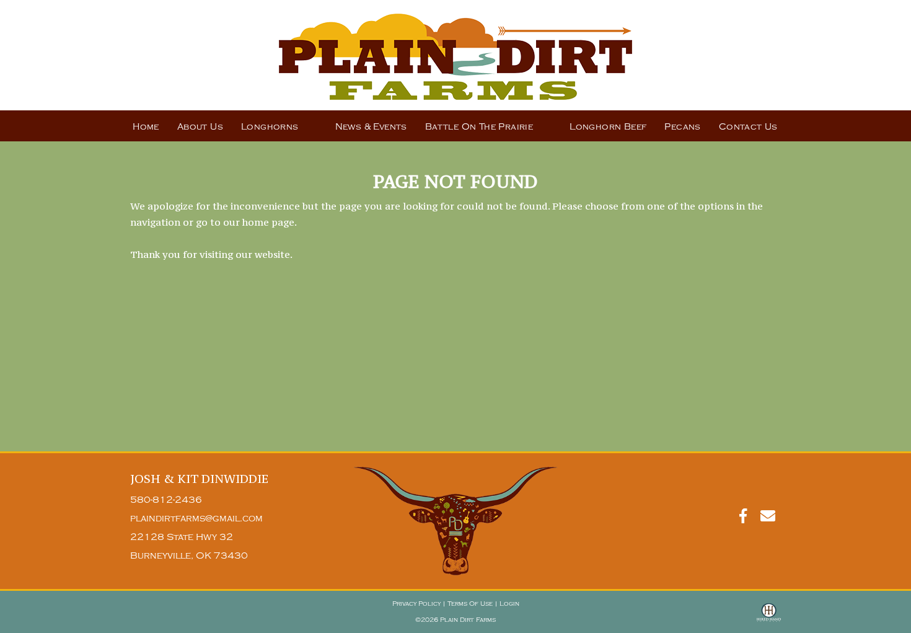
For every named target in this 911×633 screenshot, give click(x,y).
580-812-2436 (166, 500)
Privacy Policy (416, 604)
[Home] (455, 521)
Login (509, 604)
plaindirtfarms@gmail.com (196, 518)
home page (268, 222)
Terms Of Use (470, 604)
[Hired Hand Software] (769, 618)
